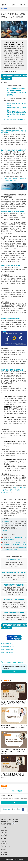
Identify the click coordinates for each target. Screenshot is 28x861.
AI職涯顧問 (6, 521)
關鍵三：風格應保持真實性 (16, 112)
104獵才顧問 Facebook (7, 647)
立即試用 (5, 531)
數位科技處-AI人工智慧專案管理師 (14, 600)
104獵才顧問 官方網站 (7, 644)
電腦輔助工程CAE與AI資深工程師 (14, 585)
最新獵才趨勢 (4, 843)
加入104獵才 (4, 854)
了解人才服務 (4, 832)
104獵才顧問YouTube (7, 652)
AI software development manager (14, 572)
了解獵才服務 (4, 841)
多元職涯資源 (4, 835)
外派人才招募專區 (5, 846)
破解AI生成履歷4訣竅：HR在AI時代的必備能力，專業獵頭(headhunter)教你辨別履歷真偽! (13, 490)
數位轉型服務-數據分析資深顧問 (14, 612)
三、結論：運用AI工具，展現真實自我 (14, 119)
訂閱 (14, 802)
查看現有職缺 (4, 830)
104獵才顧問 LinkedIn (7, 649)
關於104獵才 (4, 852)
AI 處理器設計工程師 (14, 559)
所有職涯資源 (4, 9)
